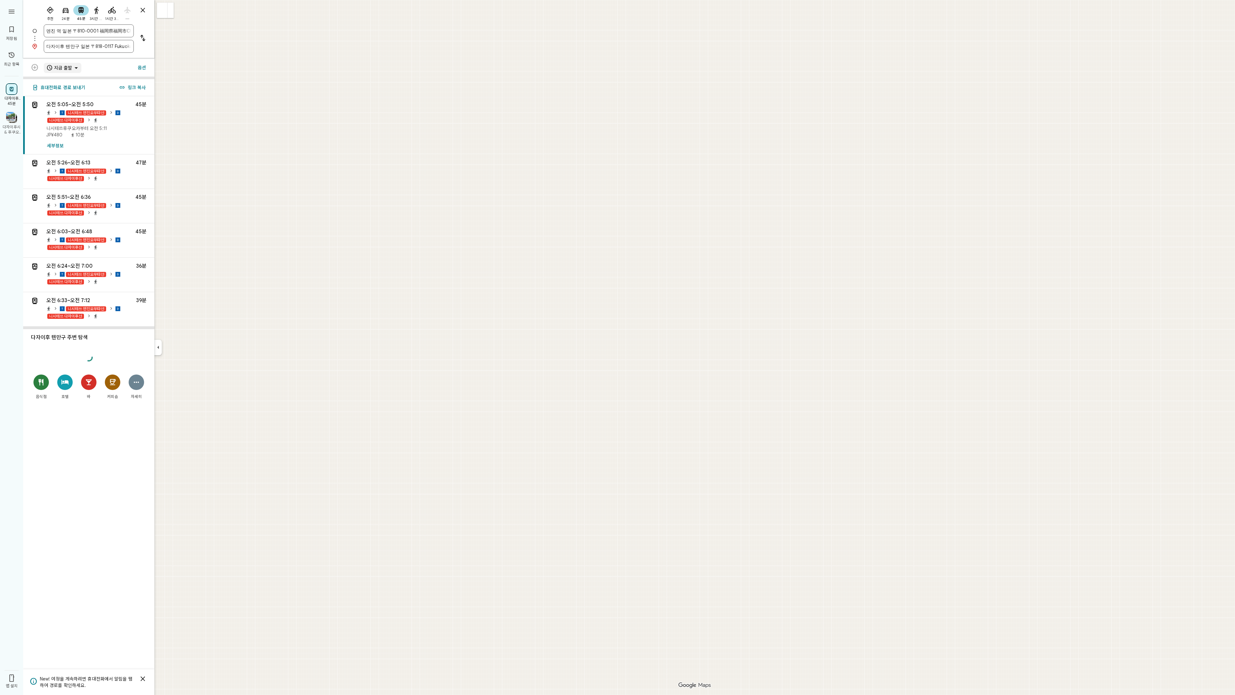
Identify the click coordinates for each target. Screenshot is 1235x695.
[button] (162, 10)
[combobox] (88, 30)
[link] (88, 125)
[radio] (50, 12)
